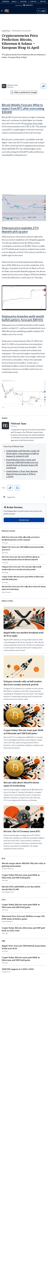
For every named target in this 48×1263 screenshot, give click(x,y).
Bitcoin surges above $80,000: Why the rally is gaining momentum (23, 864)
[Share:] (43, 86)
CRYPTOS (6, 31)
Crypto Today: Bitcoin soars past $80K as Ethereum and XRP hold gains (21, 876)
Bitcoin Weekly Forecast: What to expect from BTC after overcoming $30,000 (23, 108)
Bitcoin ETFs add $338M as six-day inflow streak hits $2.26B (21, 888)
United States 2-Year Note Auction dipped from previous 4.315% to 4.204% (22, 474)
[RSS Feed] (17, 487)
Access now (24, 520)
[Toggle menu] (2, 11)
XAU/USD (23, 1)
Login (43, 11)
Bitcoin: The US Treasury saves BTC (22, 831)
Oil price (14, 1)
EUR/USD (33, 1)
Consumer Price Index (33, 123)
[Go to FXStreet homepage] (7, 10)
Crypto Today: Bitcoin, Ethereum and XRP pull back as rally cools (23, 929)
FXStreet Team (12, 85)
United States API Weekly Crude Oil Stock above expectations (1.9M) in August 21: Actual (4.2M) (22, 453)
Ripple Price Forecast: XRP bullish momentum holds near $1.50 (24, 947)
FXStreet (10, 87)
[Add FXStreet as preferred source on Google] (24, 92)
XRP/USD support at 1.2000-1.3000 (18, 969)
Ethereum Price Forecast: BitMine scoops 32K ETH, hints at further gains (23, 917)
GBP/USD (43, 1)
